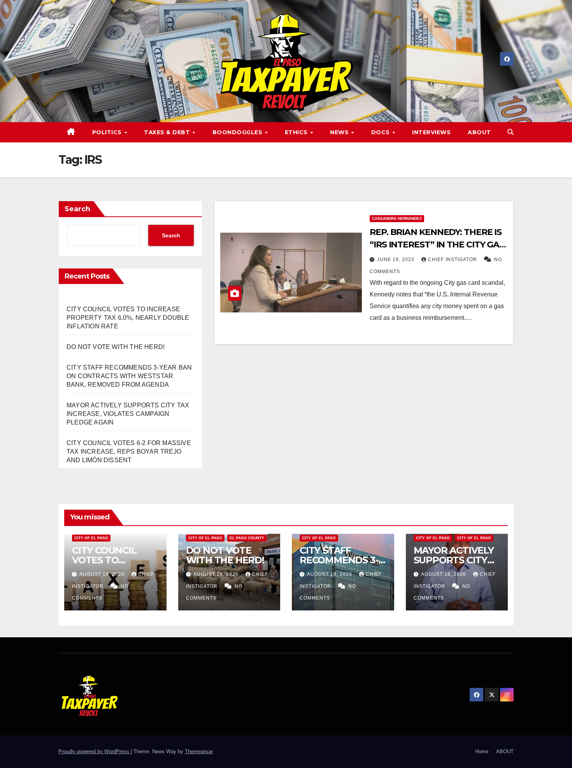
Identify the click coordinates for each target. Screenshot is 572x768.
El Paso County (247, 538)
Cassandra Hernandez (397, 218)
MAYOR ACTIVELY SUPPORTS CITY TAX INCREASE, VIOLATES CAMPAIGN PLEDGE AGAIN (128, 414)
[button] (510, 132)
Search (77, 209)
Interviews (431, 132)
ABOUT (479, 132)
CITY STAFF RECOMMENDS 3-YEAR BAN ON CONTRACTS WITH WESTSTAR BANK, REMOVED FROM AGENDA (129, 376)
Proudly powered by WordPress (94, 751)
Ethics (297, 132)
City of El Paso (91, 538)
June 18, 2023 (396, 259)
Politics (108, 132)
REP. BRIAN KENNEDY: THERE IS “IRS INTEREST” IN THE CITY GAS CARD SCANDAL (437, 244)
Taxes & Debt (168, 132)
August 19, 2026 (102, 574)
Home (481, 751)
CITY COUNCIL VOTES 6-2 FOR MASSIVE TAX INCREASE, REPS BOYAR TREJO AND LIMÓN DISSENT (129, 451)
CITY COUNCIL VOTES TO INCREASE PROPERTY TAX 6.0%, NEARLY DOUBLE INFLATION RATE (128, 318)
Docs (381, 132)
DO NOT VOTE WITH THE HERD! (116, 347)
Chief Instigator (453, 259)
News (340, 132)
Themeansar (198, 751)
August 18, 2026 (330, 574)
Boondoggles (238, 132)
